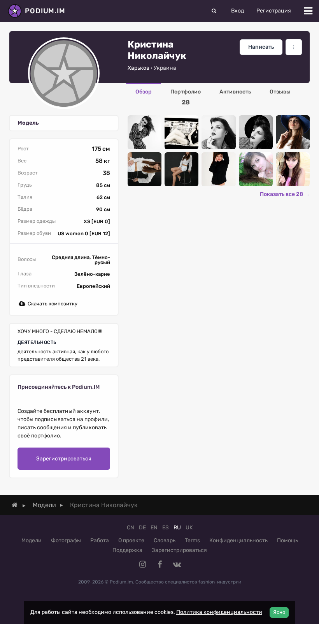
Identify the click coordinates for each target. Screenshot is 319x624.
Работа (99, 540)
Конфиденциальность (238, 540)
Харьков (138, 68)
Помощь (287, 540)
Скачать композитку (52, 304)
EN (154, 527)
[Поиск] (214, 11)
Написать (261, 47)
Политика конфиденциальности (219, 612)
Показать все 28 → (285, 194)
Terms (192, 540)
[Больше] (294, 47)
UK (189, 527)
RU (177, 527)
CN (130, 527)
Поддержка (127, 550)
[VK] (176, 564)
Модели (31, 540)
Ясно (279, 612)
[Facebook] (159, 564)
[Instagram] (142, 564)
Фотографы (66, 540)
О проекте (131, 540)
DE (142, 527)
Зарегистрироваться (63, 458)
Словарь (164, 540)
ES (165, 527)
